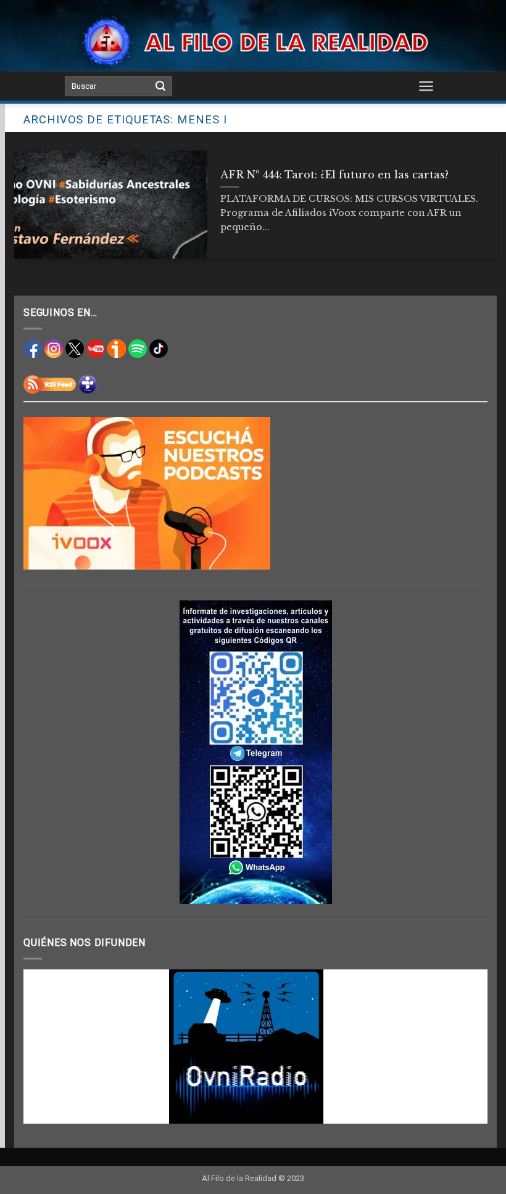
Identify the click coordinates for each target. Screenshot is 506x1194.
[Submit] (160, 86)
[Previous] (48, 1046)
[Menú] (426, 86)
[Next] (463, 1046)
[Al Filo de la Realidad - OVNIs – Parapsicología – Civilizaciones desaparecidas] (253, 41)
